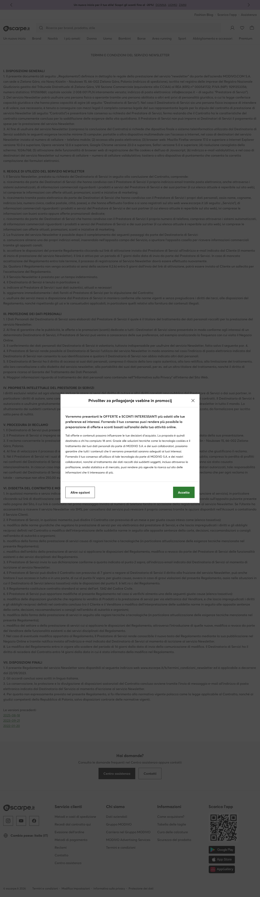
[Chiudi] (193, 400)
